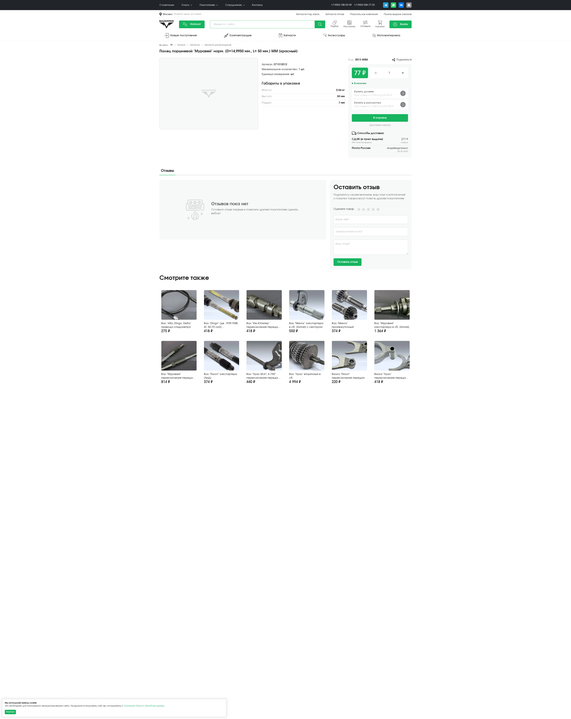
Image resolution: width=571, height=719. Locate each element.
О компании (166, 5)
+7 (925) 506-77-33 (364, 5)
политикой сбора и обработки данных (144, 706)
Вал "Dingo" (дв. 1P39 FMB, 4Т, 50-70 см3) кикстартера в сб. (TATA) (221, 325)
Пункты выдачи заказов (398, 14)
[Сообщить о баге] (409, 5)
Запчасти (195, 45)
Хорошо (10, 712)
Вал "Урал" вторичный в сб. (305, 376)
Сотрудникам (233, 5)
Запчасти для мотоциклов (218, 45)
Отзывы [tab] (167, 171)
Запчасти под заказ (307, 14)
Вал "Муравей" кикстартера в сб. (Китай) (391, 325)
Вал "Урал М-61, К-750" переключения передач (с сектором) (262, 376)
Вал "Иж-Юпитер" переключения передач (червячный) (262, 325)
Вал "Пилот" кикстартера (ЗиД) (220, 376)
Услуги (186, 5)
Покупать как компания (364, 14)
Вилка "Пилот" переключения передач (348, 376)
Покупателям (207, 5)
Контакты (257, 5)
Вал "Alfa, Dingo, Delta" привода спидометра (176, 325)
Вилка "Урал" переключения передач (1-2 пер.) (390, 376)
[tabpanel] (285, 224)
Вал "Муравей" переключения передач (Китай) (177, 376)
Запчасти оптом (334, 14)
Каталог (195, 24)
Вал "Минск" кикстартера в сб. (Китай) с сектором (306, 325)
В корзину (380, 118)
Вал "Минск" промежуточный (343, 325)
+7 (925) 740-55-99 (341, 5)
